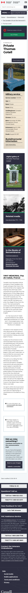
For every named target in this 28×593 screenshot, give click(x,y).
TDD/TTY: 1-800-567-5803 (14, 540)
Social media (8, 574)
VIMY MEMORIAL (11, 144)
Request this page (12, 264)
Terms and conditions (12, 579)
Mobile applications (11, 577)
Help (4, 571)
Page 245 (8, 259)
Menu (5, 13)
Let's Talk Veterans (14, 510)
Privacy (6, 582)
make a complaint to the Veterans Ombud (12, 560)
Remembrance (11, 17)
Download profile (18, 60)
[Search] (25, 7)
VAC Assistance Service (10, 520)
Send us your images (14, 463)
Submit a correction (14, 466)
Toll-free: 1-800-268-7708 (14, 535)
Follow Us (16, 486)
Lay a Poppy (14, 34)
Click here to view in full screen (14, 189)
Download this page (12, 266)
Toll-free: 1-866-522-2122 (14, 495)
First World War (10, 220)
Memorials (21, 17)
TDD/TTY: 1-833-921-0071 (14, 500)
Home (3, 17)
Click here (15, 425)
